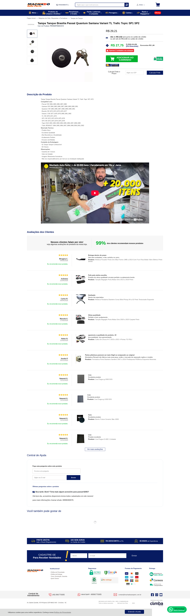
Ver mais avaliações (95, 449)
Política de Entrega (56, 574)
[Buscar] (126, 5)
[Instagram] (156, 594)
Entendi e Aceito (134, 612)
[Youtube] (161, 594)
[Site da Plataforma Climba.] (156, 603)
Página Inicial (31, 18)
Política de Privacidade (62, 612)
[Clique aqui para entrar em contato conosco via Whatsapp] (177, 609)
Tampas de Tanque (77, 18)
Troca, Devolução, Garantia (59, 576)
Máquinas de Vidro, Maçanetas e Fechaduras (53, 18)
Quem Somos (55, 578)
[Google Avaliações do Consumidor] (109, 580)
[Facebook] (152, 594)
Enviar (73, 477)
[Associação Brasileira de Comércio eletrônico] (94, 580)
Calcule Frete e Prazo (114, 72)
